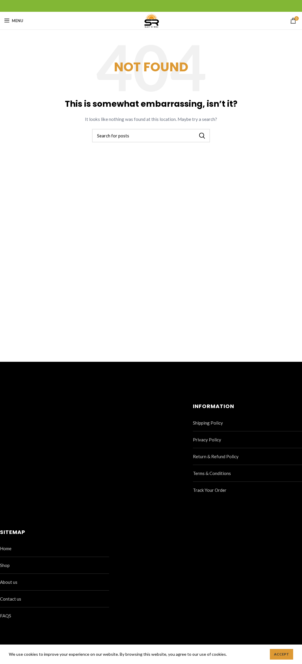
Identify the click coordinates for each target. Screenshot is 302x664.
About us (8, 582)
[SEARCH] (202, 135)
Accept (281, 654)
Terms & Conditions (212, 473)
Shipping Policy (208, 422)
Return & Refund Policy (216, 456)
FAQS (5, 615)
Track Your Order (209, 490)
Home (6, 548)
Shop (5, 565)
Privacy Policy (207, 439)
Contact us (10, 598)
